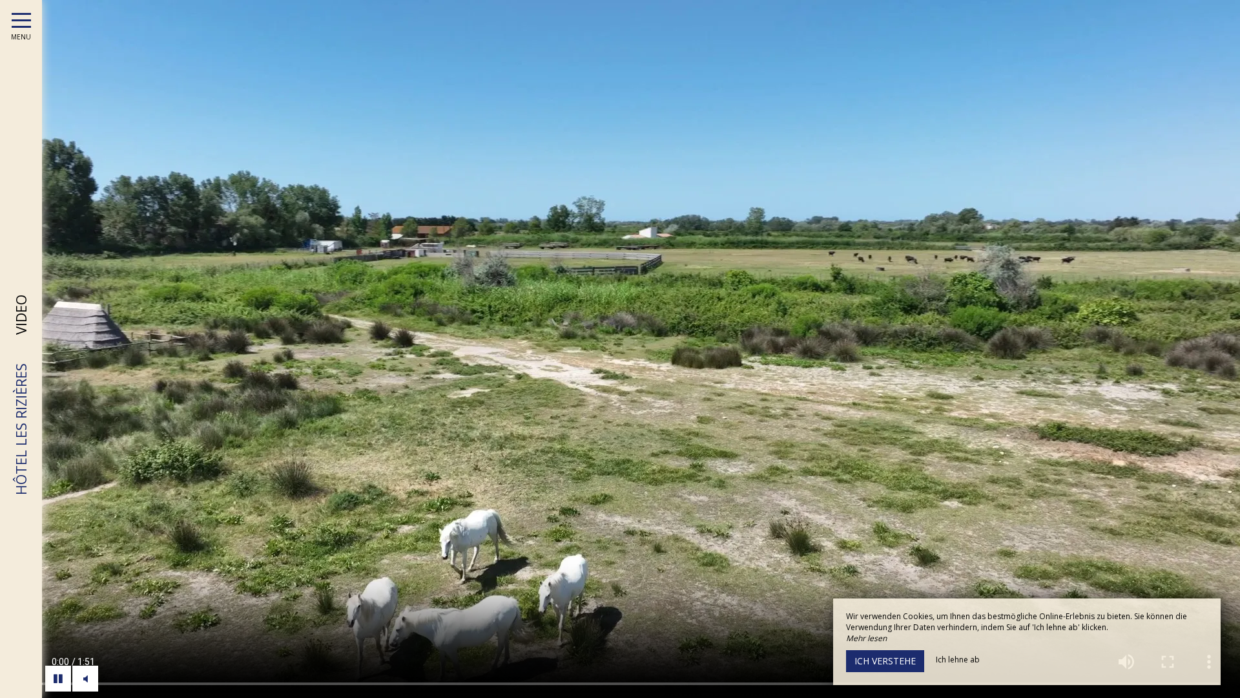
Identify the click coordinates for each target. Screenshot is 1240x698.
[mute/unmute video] (85, 679)
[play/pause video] (58, 679)
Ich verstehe (885, 661)
